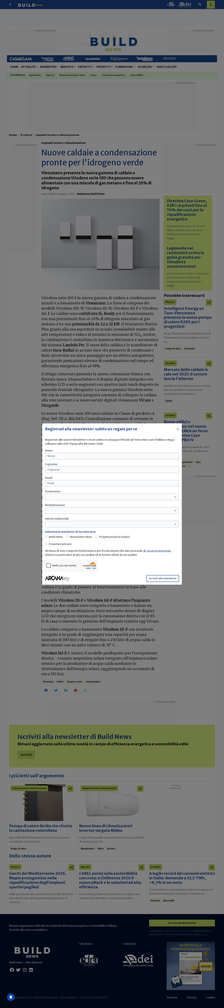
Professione (52, 491)
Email (48, 477)
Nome (48, 450)
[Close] (177, 429)
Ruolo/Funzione (55, 505)
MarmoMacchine (81, 536)
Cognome (51, 464)
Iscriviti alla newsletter (163, 578)
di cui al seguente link (157, 550)
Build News (56, 536)
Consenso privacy (60, 544)
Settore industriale (57, 518)
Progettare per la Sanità (114, 536)
